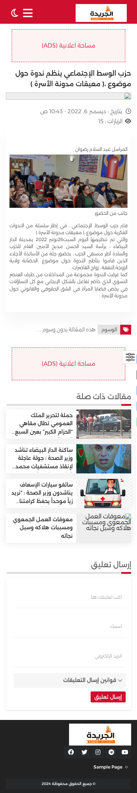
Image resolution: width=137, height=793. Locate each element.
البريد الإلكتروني (108, 656)
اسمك (116, 626)
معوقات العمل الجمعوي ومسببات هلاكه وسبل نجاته (43, 527)
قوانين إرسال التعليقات (89, 680)
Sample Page (108, 767)
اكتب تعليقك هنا (106, 597)
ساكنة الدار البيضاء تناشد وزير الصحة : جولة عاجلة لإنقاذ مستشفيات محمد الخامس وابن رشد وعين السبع (44, 466)
